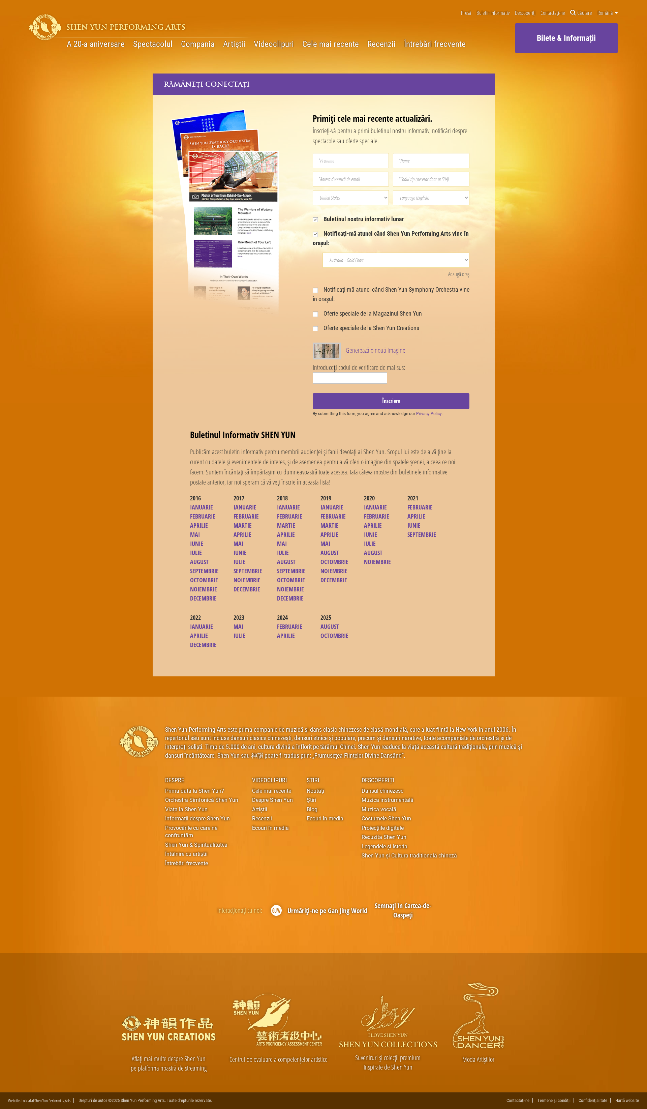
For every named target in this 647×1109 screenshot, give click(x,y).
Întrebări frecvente (435, 43)
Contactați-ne (553, 13)
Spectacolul (153, 43)
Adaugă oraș (458, 274)
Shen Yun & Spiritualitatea (196, 844)
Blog (312, 809)
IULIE (196, 553)
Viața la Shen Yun (186, 809)
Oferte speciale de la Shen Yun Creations (370, 328)
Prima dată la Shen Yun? (194, 790)
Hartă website (627, 1100)
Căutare (584, 13)
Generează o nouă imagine (375, 350)
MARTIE (243, 525)
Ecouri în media (270, 827)
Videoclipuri (274, 43)
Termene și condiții (554, 1100)
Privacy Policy (429, 413)
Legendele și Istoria (384, 846)
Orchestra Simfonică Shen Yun (201, 799)
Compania (198, 43)
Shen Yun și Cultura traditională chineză (409, 855)
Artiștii (234, 43)
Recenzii (381, 43)
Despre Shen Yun (272, 799)
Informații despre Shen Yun (197, 818)
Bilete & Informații (566, 37)
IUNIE (196, 543)
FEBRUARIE (202, 516)
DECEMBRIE (203, 598)
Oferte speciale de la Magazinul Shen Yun (372, 313)
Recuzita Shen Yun (384, 836)
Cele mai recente (330, 43)
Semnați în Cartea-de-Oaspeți (403, 910)
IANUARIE (201, 507)
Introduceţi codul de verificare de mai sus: (359, 367)
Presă (466, 13)
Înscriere (391, 401)
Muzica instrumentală (387, 799)
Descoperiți (525, 13)
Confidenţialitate (593, 1100)
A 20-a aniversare (96, 43)
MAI (195, 534)
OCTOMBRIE (204, 580)
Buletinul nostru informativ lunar (363, 219)
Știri (313, 780)
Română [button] (605, 12)
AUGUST (199, 562)
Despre (174, 780)
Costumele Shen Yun (386, 818)
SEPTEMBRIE (204, 571)
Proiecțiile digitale (383, 827)
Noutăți (315, 790)
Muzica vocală (379, 809)
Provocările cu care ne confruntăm (191, 831)
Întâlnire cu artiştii (186, 853)
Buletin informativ (493, 13)
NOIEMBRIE (203, 589)
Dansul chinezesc (382, 790)
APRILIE (199, 525)
